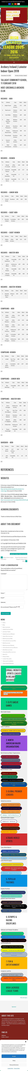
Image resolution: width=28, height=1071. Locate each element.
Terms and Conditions (8, 661)
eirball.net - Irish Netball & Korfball (10, 804)
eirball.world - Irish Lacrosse (9, 773)
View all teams (23, 997)
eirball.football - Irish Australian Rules (11, 808)
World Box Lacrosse (7, 649)
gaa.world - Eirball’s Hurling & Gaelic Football (13, 715)
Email (3, 597)
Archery (17, 75)
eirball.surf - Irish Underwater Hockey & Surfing (13, 858)
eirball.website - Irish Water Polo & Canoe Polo (13, 854)
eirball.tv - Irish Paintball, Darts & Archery (12, 933)
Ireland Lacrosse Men (8, 629)
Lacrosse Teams (6, 631)
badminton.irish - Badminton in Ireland (11, 896)
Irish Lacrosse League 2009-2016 (14, 44)
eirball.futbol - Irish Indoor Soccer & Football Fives (14, 784)
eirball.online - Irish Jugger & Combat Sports (13, 937)
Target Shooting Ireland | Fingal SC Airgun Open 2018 (21, 559)
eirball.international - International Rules (12, 864)
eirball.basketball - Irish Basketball (10, 760)
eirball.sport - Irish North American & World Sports (14, 687)
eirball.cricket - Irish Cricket (9, 831)
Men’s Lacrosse (6, 627)
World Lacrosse (6, 643)
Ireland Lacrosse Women (9, 634)
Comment (4, 573)
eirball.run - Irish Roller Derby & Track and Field (13, 940)
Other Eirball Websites (8, 663)
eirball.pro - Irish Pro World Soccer (10, 815)
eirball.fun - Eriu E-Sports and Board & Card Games (14, 979)
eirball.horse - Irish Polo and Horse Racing (12, 947)
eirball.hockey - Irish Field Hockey (10, 828)
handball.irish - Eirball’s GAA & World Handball (13, 719)
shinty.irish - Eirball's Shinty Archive (10, 734)
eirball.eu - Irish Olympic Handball (10, 851)
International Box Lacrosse (9, 652)
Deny (14, 1060)
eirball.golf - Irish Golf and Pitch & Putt (11, 902)
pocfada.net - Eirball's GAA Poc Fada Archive (13, 730)
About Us (5, 654)
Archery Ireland (23, 75)
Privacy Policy (17, 1068)
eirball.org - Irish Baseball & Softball (10, 767)
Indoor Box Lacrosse (8, 636)
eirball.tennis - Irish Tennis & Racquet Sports (13, 892)
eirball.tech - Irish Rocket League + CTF (12, 975)
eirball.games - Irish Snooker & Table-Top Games (14, 906)
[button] (25, 1041)
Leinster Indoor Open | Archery (18, 554)
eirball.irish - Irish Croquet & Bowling (11, 910)
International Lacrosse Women (10, 647)
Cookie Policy (10, 1068)
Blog (4, 625)
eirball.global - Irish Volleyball (9, 777)
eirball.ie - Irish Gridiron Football (10, 756)
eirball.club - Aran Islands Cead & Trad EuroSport (14, 868)
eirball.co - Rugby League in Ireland (10, 811)
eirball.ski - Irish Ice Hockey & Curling (11, 763)
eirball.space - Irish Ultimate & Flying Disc (12, 780)
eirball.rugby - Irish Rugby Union (10, 825)
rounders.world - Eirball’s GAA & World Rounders (14, 723)
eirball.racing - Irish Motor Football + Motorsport (14, 954)
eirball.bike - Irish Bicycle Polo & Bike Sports (12, 950)
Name (3, 593)
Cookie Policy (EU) (7, 658)
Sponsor (14, 29)
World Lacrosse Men (8, 638)
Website (3, 602)
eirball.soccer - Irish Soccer (8, 821)
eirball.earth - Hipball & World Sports (11, 873)
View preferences (14, 1065)
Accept (14, 1056)
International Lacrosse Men (9, 640)
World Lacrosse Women (8, 645)
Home (4, 622)
